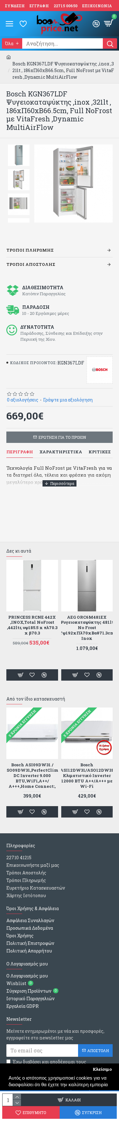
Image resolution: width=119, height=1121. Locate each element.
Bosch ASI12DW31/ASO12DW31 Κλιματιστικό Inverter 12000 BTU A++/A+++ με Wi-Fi (87, 775)
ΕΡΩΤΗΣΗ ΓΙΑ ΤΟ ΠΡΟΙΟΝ (62, 437)
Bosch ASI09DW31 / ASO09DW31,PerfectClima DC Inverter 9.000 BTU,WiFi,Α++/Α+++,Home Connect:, (32, 775)
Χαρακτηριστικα (60, 452)
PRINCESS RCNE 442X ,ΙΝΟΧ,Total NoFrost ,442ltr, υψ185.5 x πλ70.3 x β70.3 (32, 625)
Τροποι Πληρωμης (30, 250)
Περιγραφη (19, 452)
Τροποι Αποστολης (30, 264)
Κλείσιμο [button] (102, 1069)
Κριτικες (100, 452)
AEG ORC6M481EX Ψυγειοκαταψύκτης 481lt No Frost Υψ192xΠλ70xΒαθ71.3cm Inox (87, 628)
